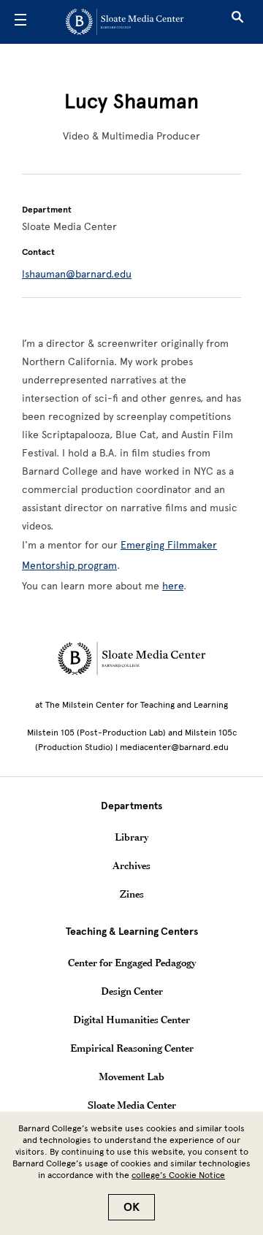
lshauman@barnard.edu (77, 274)
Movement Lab (131, 1076)
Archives (131, 865)
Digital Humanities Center (131, 1019)
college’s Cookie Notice (178, 1175)
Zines (132, 894)
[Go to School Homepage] (126, 22)
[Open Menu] (20, 22)
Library (131, 837)
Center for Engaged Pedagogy (132, 962)
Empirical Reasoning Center (132, 1048)
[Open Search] (237, 22)
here (172, 586)
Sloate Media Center (132, 1105)
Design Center (132, 991)
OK (131, 1207)
